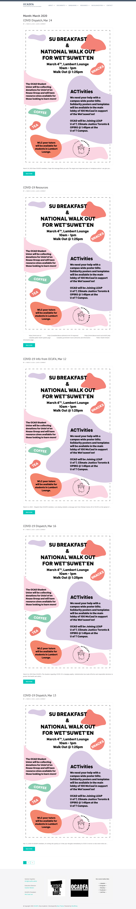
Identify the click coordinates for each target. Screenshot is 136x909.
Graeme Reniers (29, 888)
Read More (29, 173)
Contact (110, 5)
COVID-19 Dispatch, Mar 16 (39, 526)
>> (32, 862)
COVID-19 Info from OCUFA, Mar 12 (44, 359)
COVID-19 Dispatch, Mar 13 (39, 695)
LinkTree (102, 892)
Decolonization (97, 5)
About (50, 5)
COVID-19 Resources (35, 187)
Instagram (102, 885)
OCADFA (28, 4)
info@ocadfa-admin (31, 881)
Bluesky (102, 888)
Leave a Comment (41, 24)
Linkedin (102, 883)
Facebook (102, 890)
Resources (84, 5)
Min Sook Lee (29, 894)
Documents (61, 5)
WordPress (74, 906)
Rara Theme (60, 906)
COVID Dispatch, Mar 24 (37, 20)
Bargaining (73, 5)
